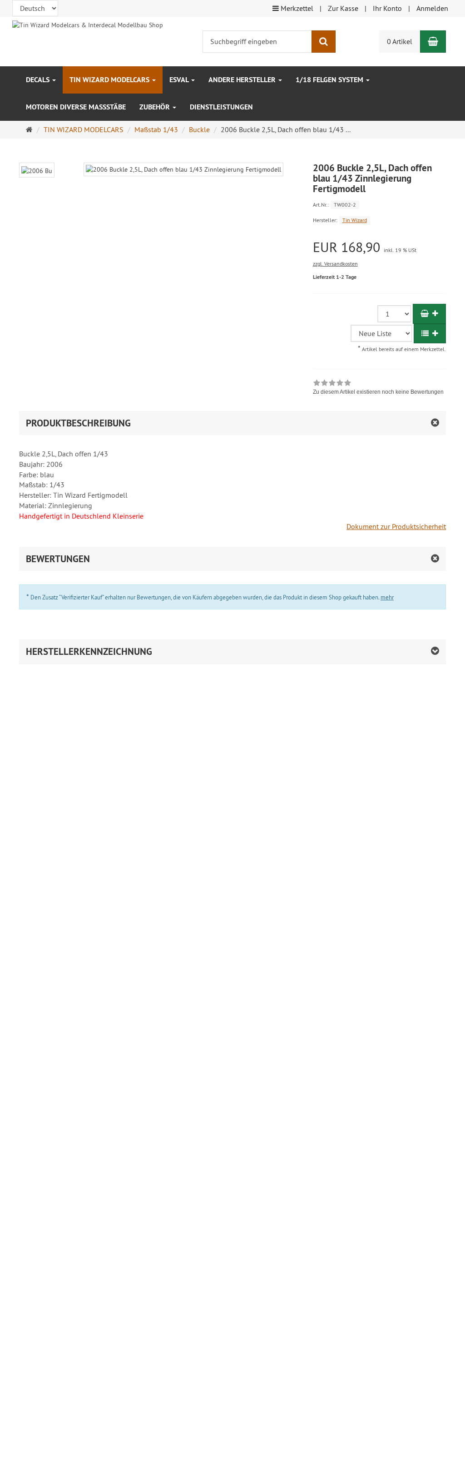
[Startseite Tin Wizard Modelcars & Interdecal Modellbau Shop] (87, 24)
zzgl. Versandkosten (335, 263)
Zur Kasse (343, 8)
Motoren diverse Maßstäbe (76, 107)
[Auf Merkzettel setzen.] (430, 333)
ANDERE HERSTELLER (242, 79)
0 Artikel (399, 41)
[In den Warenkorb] (429, 313)
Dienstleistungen (221, 107)
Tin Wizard (354, 220)
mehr (387, 597)
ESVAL (179, 79)
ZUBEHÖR (155, 107)
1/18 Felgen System (330, 79)
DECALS (38, 79)
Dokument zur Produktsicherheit (396, 526)
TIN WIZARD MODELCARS (110, 79)
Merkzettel (296, 8)
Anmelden (432, 8)
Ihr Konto (387, 8)
